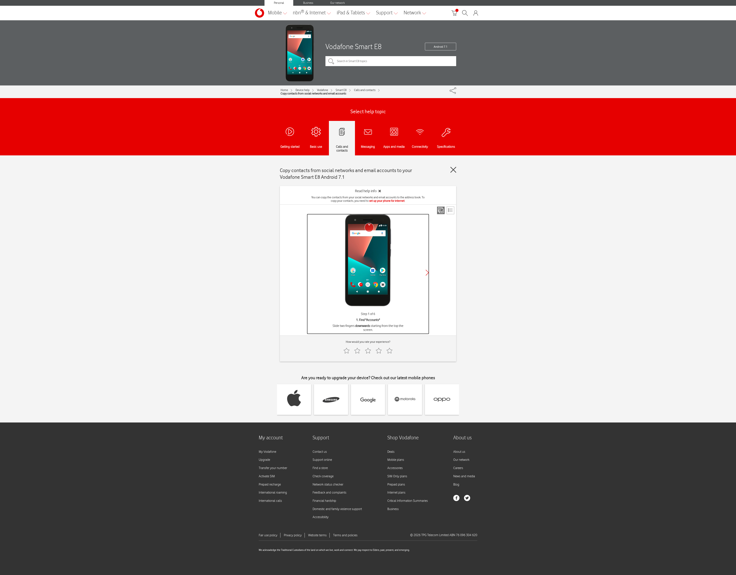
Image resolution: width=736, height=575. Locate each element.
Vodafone (322, 90)
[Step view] (441, 210)
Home (284, 90)
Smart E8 (341, 90)
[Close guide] (453, 170)
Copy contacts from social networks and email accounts (313, 93)
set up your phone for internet (387, 201)
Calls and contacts (364, 90)
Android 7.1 (440, 46)
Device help (303, 90)
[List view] (450, 210)
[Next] (427, 273)
